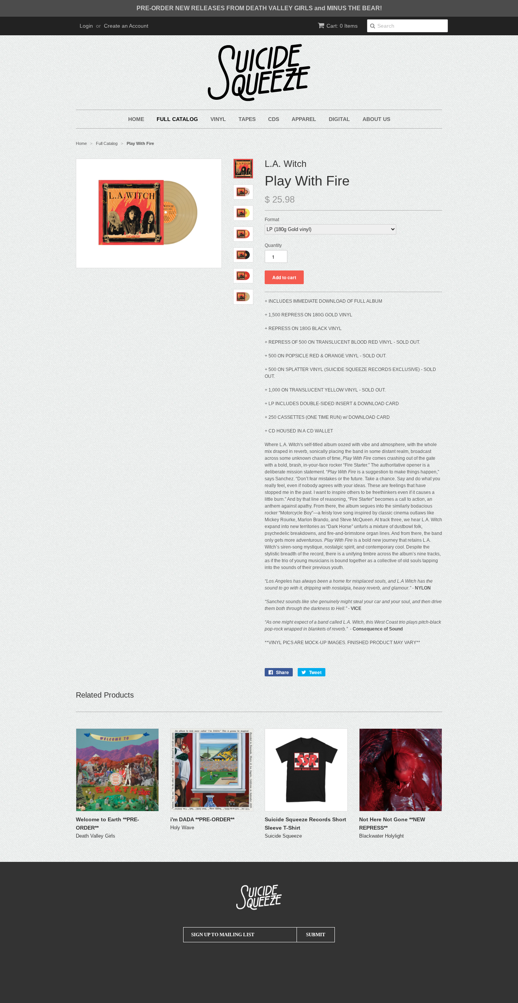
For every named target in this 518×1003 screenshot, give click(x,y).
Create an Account (126, 26)
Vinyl (218, 119)
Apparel (304, 119)
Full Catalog (177, 119)
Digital (339, 119)
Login (86, 26)
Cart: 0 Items (342, 26)
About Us (376, 119)
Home (136, 119)
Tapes (247, 119)
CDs (273, 119)
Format (272, 219)
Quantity (273, 245)
